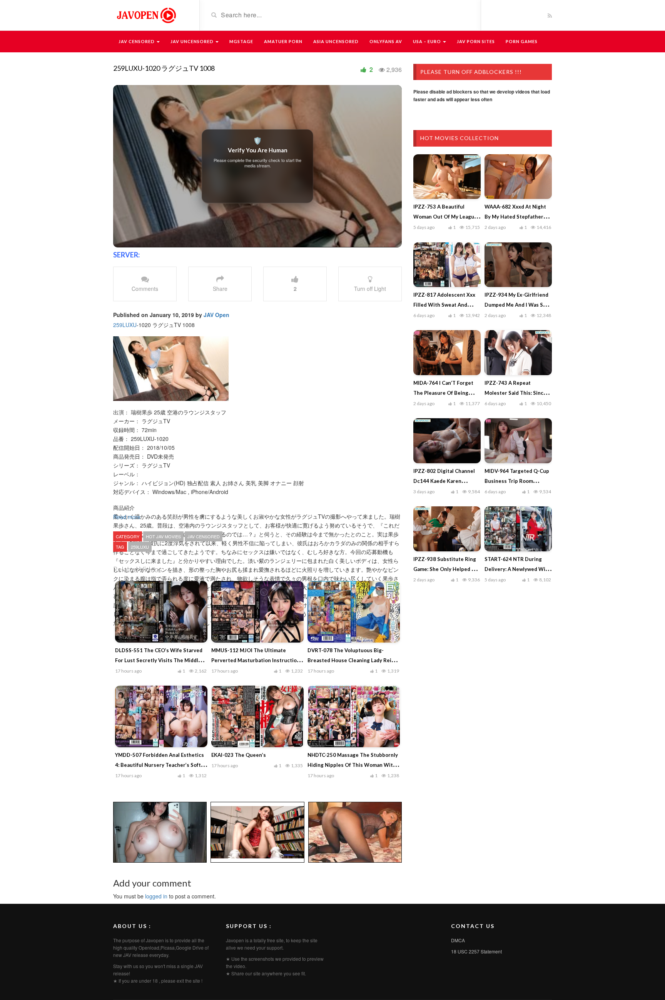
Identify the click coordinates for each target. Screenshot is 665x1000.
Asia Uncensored (336, 41)
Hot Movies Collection (459, 138)
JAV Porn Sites (476, 41)
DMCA (458, 940)
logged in (156, 896)
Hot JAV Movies (163, 536)
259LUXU (125, 325)
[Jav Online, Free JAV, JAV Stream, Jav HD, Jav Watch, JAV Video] (146, 14)
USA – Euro (427, 41)
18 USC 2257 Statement (476, 951)
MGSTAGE (241, 41)
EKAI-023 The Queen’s (238, 755)
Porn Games (522, 41)
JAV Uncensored (192, 41)
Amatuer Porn (283, 41)
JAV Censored (137, 41)
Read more (127, 517)
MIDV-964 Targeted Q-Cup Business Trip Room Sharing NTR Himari (517, 481)
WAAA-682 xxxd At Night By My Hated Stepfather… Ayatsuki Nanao (516, 217)
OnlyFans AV (385, 41)
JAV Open (216, 315)
